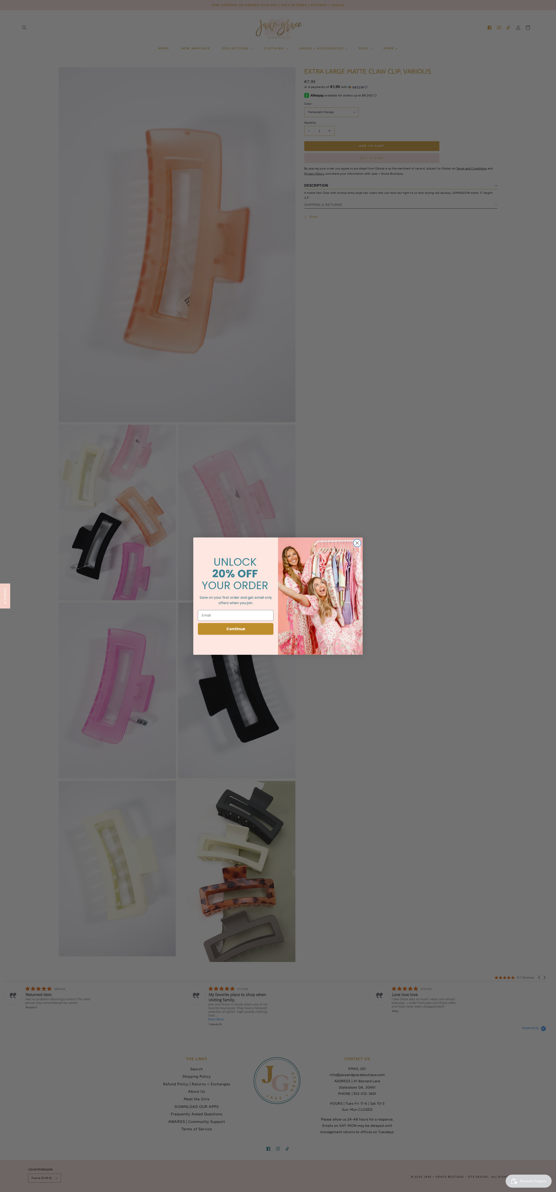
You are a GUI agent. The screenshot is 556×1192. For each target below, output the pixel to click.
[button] (5, 596)
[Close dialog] (357, 543)
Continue (235, 629)
